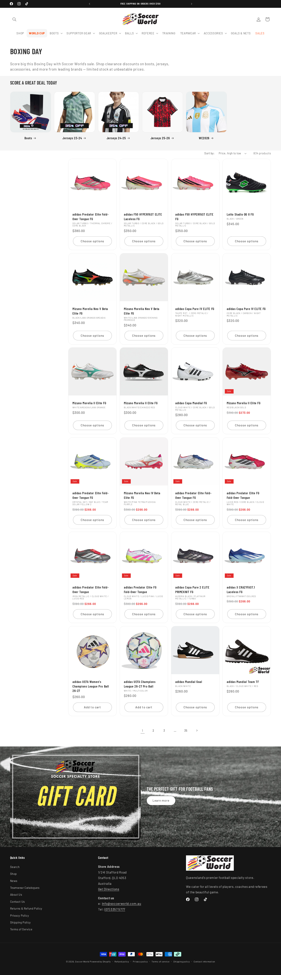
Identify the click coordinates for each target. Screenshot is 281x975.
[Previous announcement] (89, 4)
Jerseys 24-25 (116, 138)
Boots (28, 138)
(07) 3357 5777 (115, 909)
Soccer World (82, 961)
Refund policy (122, 961)
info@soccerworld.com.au (121, 903)
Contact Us (17, 901)
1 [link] (142, 730)
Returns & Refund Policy (26, 908)
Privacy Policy (19, 915)
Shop (13, 873)
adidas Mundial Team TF (243, 682)
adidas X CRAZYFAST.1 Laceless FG (241, 589)
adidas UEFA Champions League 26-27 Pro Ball (140, 684)
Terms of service (161, 961)
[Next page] (196, 730)
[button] (14, 19)
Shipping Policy (20, 922)
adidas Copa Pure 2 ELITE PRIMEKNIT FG (192, 589)
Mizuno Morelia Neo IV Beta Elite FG (142, 495)
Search (15, 866)
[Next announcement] (191, 4)
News (14, 880)
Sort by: (209, 153)
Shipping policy (181, 961)
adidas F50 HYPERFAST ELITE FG (194, 216)
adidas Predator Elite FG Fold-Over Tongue (243, 495)
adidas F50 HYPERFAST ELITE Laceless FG (143, 216)
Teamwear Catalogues (25, 887)
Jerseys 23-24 (72, 138)
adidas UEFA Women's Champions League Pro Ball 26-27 (90, 686)
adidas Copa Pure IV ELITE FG (194, 309)
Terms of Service (21, 929)
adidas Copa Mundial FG (191, 403)
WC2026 (204, 138)
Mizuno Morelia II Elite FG (89, 403)
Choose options (92, 241)
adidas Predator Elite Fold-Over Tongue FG (90, 216)
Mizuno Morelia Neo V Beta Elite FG (90, 311)
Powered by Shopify (100, 961)
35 (186, 730)
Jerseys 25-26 (160, 138)
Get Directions (108, 889)
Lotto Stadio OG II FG (240, 214)
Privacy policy (140, 961)
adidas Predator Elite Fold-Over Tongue (90, 589)
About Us (16, 894)
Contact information (204, 961)
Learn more (161, 800)
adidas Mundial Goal (188, 682)
